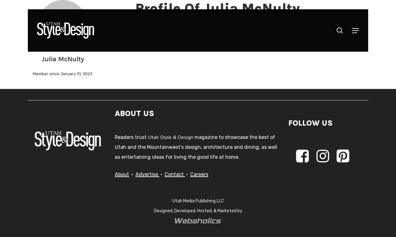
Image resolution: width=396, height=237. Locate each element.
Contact (175, 174)
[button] (355, 31)
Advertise (147, 174)
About (122, 174)
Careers (199, 174)
